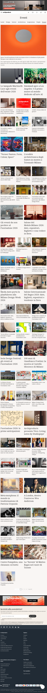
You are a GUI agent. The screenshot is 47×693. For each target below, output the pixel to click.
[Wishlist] (37, 12)
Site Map (44, 691)
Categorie (25, 635)
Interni (14, 22)
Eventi (44, 22)
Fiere (24, 642)
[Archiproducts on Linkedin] (18, 627)
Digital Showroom (27, 673)
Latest (2, 22)
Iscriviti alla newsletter (5, 650)
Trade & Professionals (5, 665)
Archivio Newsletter (27, 645)
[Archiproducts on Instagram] (4, 627)
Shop (2, 667)
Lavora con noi (3, 643)
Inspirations (31, 22)
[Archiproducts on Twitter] (10, 627)
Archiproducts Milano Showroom (7, 645)
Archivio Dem (26, 647)
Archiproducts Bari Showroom (6, 647)
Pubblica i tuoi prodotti (28, 662)
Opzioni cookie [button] (17, 691)
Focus (25, 643)
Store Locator (3, 669)
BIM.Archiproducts (27, 650)
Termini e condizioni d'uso (28, 691)
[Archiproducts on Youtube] (15, 627)
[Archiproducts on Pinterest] (7, 627)
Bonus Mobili (3, 670)
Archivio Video (26, 649)
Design (8, 22)
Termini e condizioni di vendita (6, 677)
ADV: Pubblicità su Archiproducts (30, 667)
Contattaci (2, 642)
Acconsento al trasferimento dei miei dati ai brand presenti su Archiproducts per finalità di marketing (16, 619)
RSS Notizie (35, 691)
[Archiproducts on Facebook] (2, 627)
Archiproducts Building (28, 652)
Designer (25, 638)
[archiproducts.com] (7, 12)
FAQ (1, 640)
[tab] (4, 632)
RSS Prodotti (40, 691)
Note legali (2, 679)
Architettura (22, 22)
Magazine (25, 640)
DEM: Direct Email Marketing (29, 665)
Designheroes (26, 654)
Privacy (12, 691)
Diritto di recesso (4, 676)
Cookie (21, 691)
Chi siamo (2, 635)
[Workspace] (32, 12)
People (38, 22)
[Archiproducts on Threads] (12, 627)
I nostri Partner (3, 638)
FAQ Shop (2, 681)
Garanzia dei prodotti (4, 674)
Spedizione (3, 672)
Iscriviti (33, 616)
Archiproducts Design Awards (6, 649)
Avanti (29, 589)
